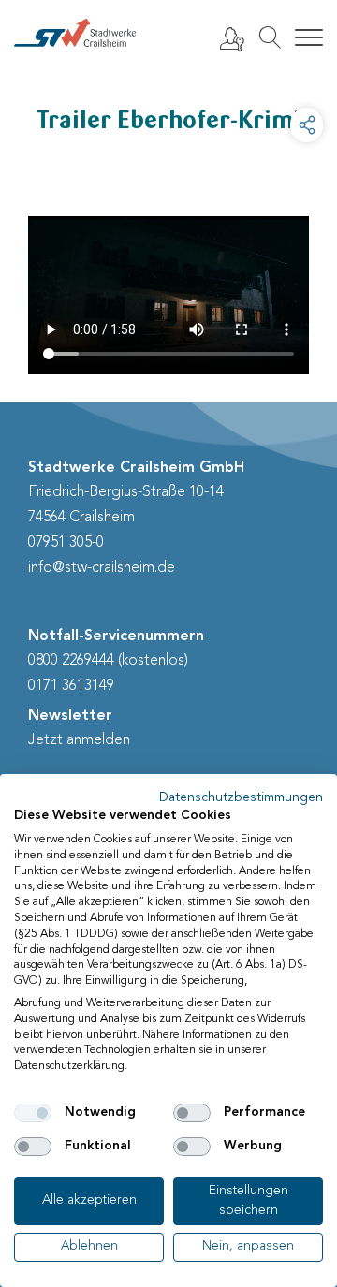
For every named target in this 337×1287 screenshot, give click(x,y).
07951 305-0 (66, 542)
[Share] (306, 125)
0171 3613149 (71, 686)
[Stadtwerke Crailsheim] (75, 33)
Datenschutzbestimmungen (241, 798)
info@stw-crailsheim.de (101, 568)
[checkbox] (32, 1113)
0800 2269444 (71, 660)
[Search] (269, 37)
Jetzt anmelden (79, 740)
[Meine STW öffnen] (231, 38)
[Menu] (309, 38)
